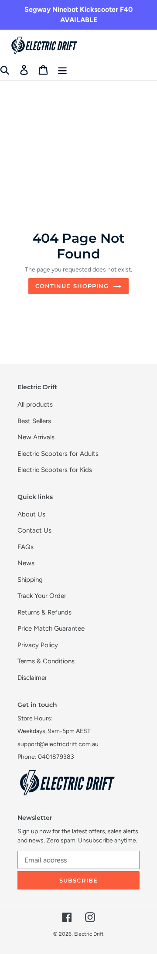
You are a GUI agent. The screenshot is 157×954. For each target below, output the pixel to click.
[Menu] (62, 69)
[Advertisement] (78, 125)
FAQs (25, 547)
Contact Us (34, 530)
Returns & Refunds (44, 612)
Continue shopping (72, 285)
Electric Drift (89, 934)
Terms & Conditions (46, 661)
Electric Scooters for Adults (58, 454)
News (25, 563)
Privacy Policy (37, 645)
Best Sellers (34, 421)
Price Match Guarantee (51, 628)
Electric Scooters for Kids (54, 470)
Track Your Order (41, 596)
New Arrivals (36, 437)
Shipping (30, 580)
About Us (31, 514)
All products (35, 404)
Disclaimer (32, 678)
